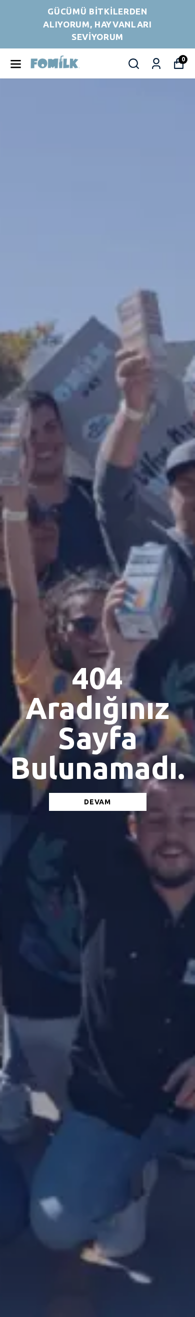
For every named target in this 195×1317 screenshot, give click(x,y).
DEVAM (97, 802)
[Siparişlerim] (156, 63)
